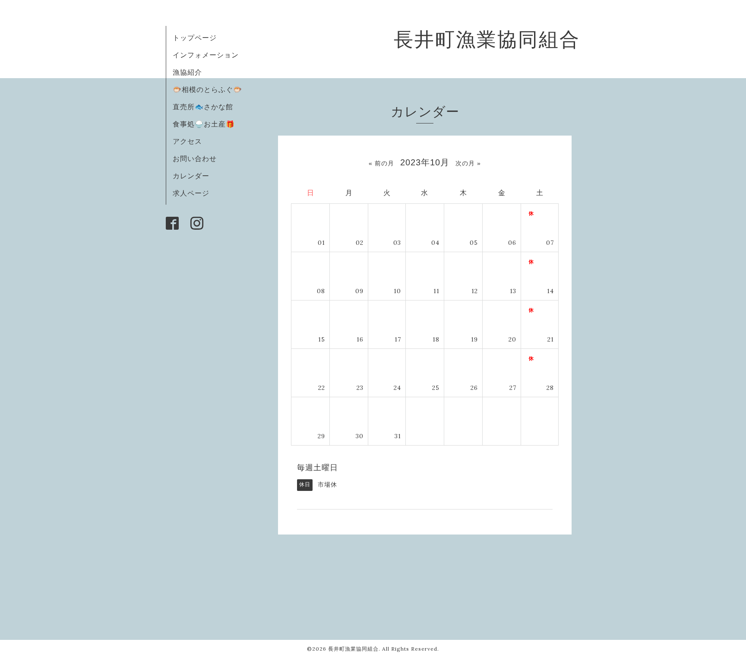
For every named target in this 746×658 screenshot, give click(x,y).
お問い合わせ (195, 158)
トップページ (195, 37)
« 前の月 (381, 163)
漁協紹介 (187, 72)
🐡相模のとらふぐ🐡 (207, 89)
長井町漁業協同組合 (487, 39)
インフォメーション (206, 55)
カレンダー (191, 175)
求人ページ (191, 193)
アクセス (187, 141)
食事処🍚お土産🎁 (204, 124)
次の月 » (468, 163)
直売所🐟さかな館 (203, 106)
